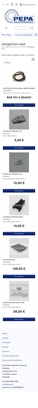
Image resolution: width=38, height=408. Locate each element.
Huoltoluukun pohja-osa (13, 303)
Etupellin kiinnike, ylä (12, 131)
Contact (5, 351)
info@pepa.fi (8, 384)
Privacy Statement (10, 356)
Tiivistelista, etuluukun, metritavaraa (19, 88)
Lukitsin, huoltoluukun (13, 217)
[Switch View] (33, 60)
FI (4, 4)
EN (7, 4)
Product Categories (23, 35)
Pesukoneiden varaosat (18, 47)
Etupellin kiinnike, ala (12, 174)
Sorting (7, 63)
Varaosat (6, 342)
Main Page (6, 35)
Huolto (5, 338)
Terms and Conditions (12, 360)
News (4, 333)
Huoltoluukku (9, 260)
